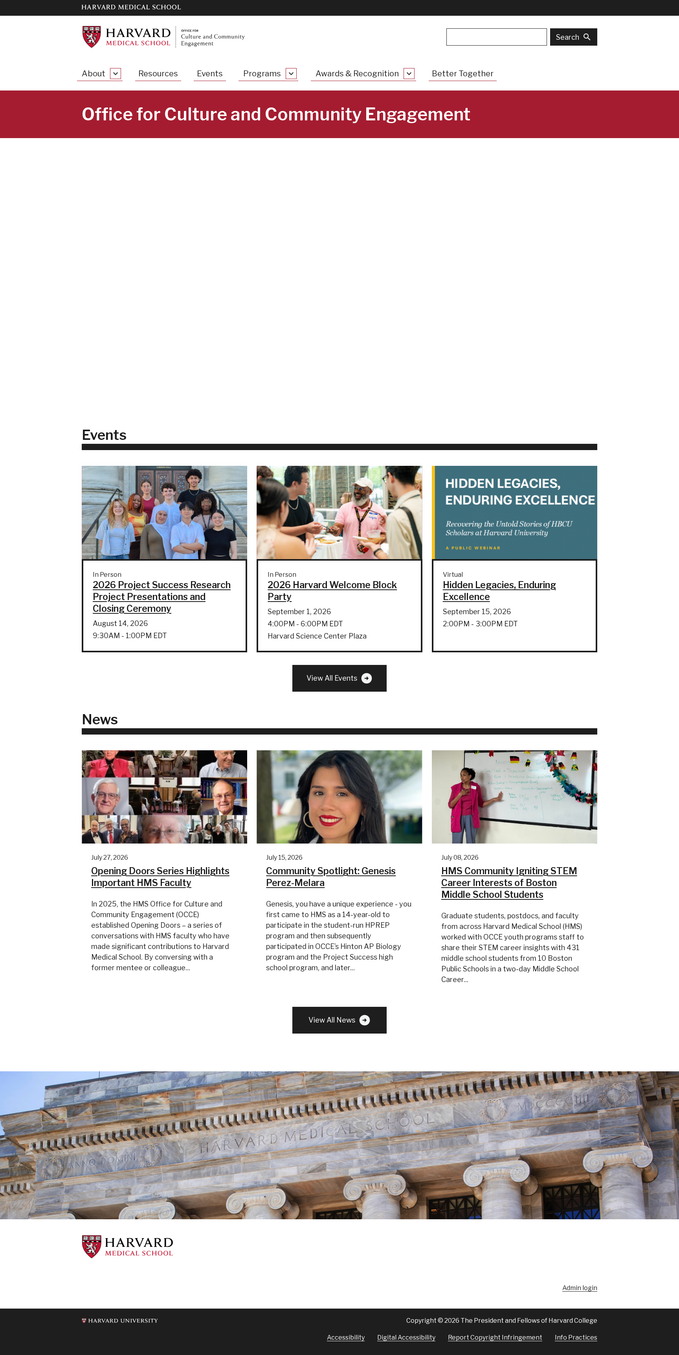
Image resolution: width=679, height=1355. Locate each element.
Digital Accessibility (406, 1337)
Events (210, 73)
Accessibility (346, 1337)
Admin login (579, 1288)
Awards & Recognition (357, 73)
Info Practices (576, 1337)
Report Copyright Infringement (495, 1337)
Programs (262, 73)
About (93, 73)
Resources (158, 73)
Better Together (463, 73)
